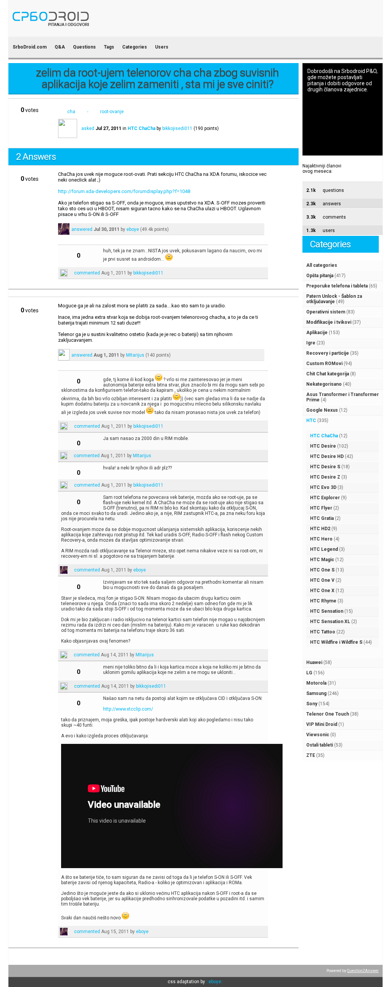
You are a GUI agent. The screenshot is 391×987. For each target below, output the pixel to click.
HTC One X (322, 590)
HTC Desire (323, 446)
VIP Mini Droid (321, 724)
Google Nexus (322, 410)
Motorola (316, 683)
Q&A (60, 47)
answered (81, 229)
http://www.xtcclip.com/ (128, 709)
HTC (311, 420)
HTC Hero (321, 539)
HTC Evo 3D (323, 487)
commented (87, 273)
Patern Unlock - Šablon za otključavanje (334, 299)
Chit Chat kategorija (327, 374)
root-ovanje (112, 111)
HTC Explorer (325, 497)
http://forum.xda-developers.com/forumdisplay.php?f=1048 (124, 191)
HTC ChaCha (324, 435)
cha (71, 111)
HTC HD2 (320, 528)
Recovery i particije (327, 353)
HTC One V (322, 580)
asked (87, 128)
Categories (134, 47)
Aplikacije (317, 332)
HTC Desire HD (327, 456)
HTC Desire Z (325, 477)
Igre (310, 343)
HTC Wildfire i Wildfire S (336, 642)
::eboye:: (214, 981)
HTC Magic (322, 559)
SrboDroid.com (30, 47)
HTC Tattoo (322, 632)
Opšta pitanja (319, 275)
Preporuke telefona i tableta (337, 286)
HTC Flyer (321, 508)
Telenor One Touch (327, 714)
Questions (84, 47)
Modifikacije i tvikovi (328, 322)
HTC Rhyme (323, 601)
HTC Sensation (326, 611)
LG (309, 672)
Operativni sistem (325, 312)
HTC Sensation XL (330, 621)
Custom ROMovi (324, 363)
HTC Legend (324, 549)
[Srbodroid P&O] (95, 31)
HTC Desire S (325, 466)
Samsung (316, 693)
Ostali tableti (319, 745)
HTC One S (322, 570)
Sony (311, 703)
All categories (321, 265)
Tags (109, 47)
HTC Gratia (322, 518)
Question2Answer (363, 971)
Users (161, 47)
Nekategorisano (324, 384)
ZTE (310, 755)
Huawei (314, 662)
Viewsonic (317, 734)
